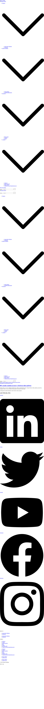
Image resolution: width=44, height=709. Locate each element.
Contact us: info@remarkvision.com (10, 185)
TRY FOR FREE (3, 187)
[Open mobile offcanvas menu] (0, 191)
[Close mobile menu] (0, 194)
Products (3, 3)
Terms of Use (4, 657)
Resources (4, 93)
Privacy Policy (4, 656)
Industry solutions (5, 48)
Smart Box (6, 47)
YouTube (5, 137)
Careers (3, 642)
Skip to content (2, 0)
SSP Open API (4, 646)
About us (5, 375)
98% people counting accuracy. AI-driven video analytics (15, 385)
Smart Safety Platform (8, 46)
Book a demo (6, 184)
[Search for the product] (15, 189)
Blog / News (6, 136)
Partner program (7, 183)
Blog (3, 644)
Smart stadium (6, 91)
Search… (1, 189)
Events (5, 138)
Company (3, 139)
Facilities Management (8, 92)
